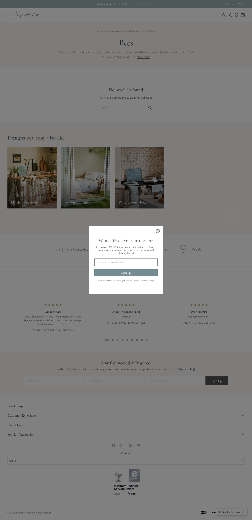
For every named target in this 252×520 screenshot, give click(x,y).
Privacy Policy (126, 253)
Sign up (126, 273)
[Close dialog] (158, 231)
